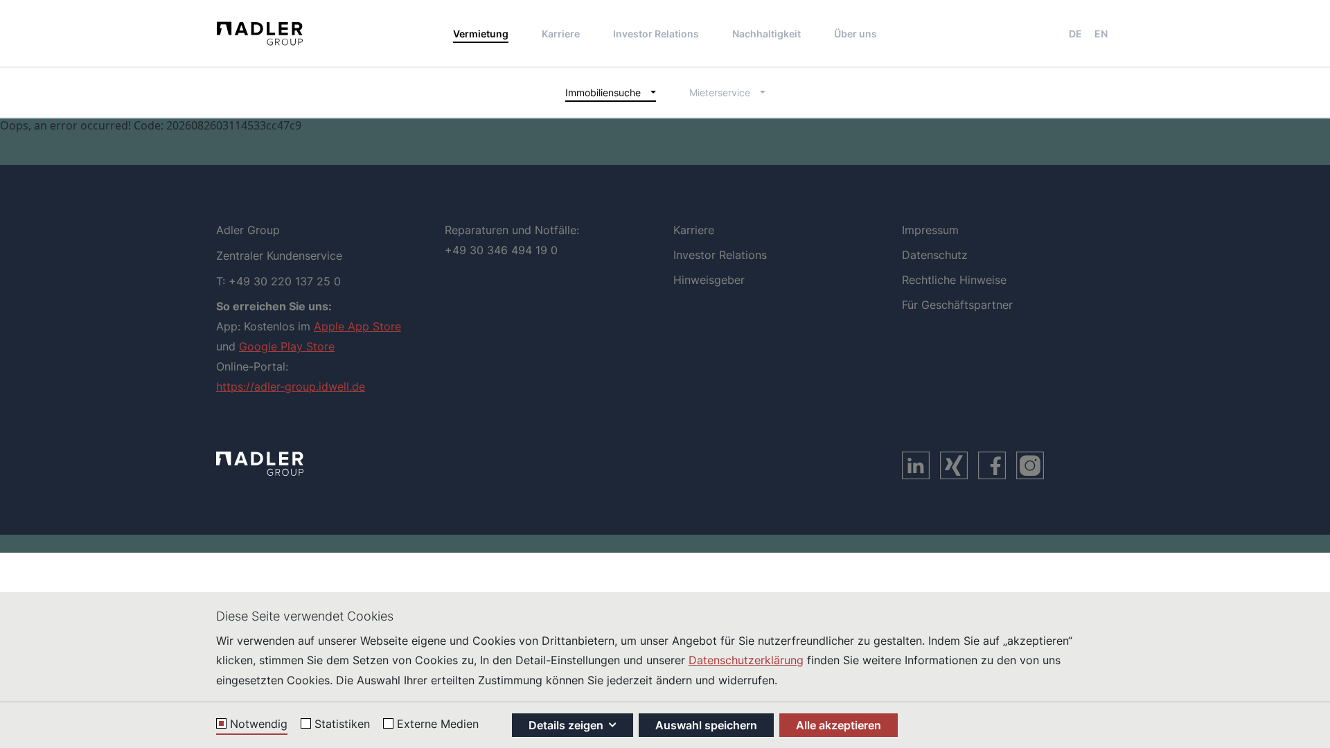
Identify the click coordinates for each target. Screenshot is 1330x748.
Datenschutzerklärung (746, 660)
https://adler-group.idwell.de (290, 386)
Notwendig (258, 724)
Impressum (930, 230)
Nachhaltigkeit (766, 33)
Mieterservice (719, 92)
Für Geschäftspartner (957, 305)
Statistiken (342, 724)
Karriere (561, 33)
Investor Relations (656, 33)
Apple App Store (357, 326)
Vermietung (480, 33)
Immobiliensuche (603, 92)
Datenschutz (935, 255)
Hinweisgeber (709, 280)
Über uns (855, 33)
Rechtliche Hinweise (954, 280)
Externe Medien (438, 724)
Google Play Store (287, 346)
